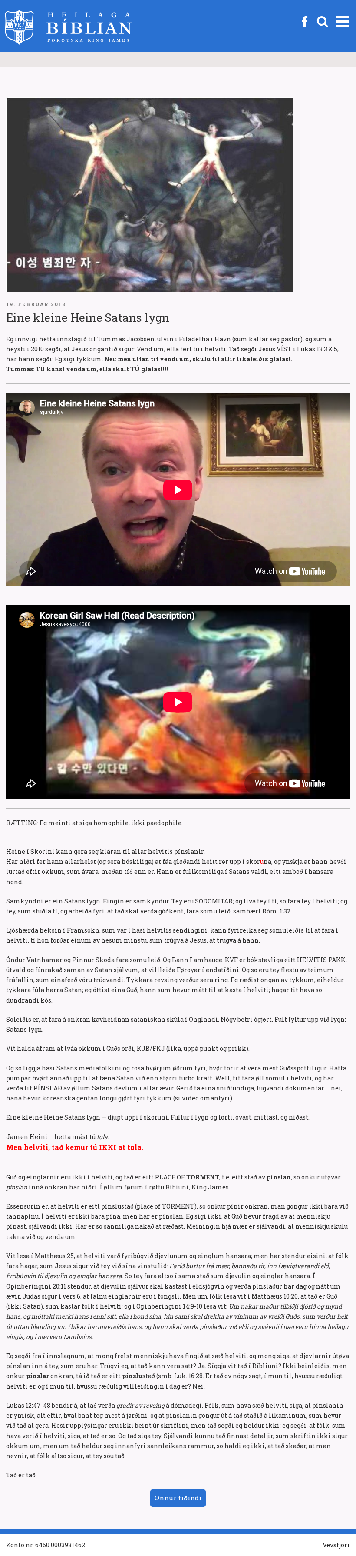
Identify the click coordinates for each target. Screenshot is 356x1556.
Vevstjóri (336, 1545)
